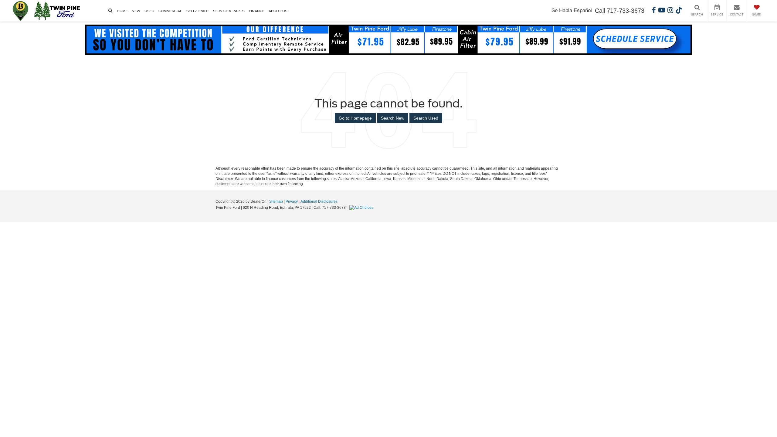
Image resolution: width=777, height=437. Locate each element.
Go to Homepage (355, 118)
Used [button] (149, 11)
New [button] (136, 11)
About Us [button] (278, 11)
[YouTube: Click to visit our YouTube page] (662, 10)
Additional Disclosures (319, 201)
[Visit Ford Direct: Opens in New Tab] (362, 207)
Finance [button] (256, 11)
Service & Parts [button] (229, 11)
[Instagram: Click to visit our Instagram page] (670, 10)
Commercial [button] (170, 11)
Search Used (425, 118)
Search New (392, 118)
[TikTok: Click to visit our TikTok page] (679, 10)
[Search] (110, 11)
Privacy (292, 201)
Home (122, 11)
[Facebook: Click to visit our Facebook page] (654, 10)
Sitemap (276, 201)
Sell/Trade (197, 11)
